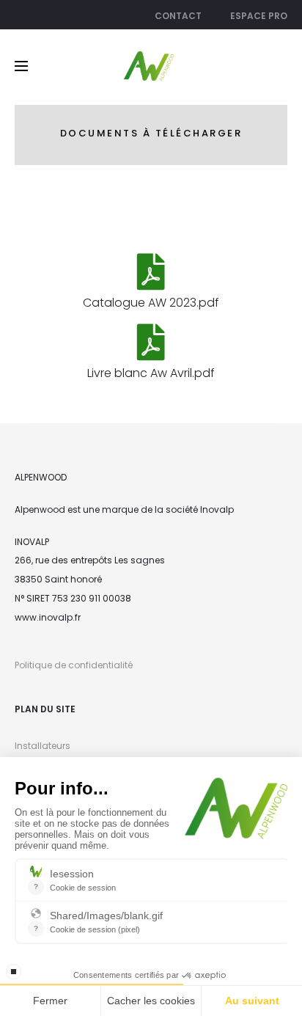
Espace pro (258, 16)
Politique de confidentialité (74, 665)
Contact (178, 16)
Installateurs (42, 745)
